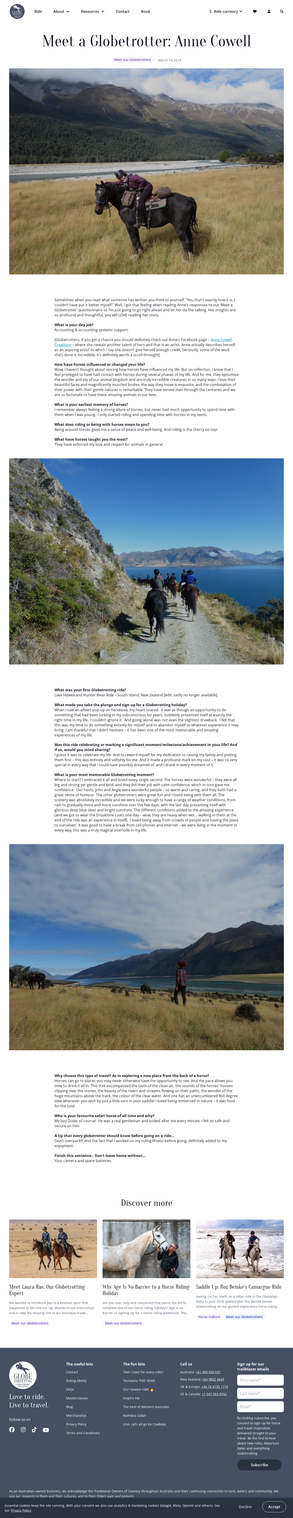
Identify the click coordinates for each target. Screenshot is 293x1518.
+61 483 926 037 (208, 1372)
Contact (123, 11)
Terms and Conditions (83, 1433)
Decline (245, 1506)
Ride (38, 11)
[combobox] (226, 11)
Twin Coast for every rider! (143, 1372)
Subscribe (259, 1464)
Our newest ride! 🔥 (138, 1389)
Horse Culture (209, 1317)
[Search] (282, 11)
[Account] (269, 11)
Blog (69, 1407)
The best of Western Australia (146, 1407)
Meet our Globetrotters (132, 59)
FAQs (70, 1389)
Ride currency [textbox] (226, 11)
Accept (274, 1506)
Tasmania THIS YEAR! (139, 1381)
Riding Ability (76, 1381)
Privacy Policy (76, 1424)
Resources (90, 11)
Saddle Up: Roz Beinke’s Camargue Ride (239, 1287)
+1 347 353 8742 (214, 1394)
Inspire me (131, 1398)
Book (145, 11)
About (58, 11)
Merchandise (76, 1415)
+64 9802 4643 (213, 1379)
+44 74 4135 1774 (214, 1386)
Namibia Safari (134, 1415)
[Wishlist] (255, 11)
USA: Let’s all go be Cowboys (144, 1424)
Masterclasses (77, 1398)
